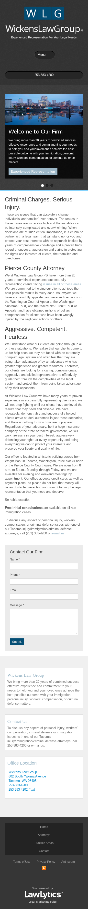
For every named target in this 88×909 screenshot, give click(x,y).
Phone (15, 575)
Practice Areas (44, 843)
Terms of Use (22, 861)
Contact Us (17, 721)
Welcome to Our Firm (36, 131)
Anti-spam (68, 861)
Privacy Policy (46, 861)
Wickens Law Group (25, 675)
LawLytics (44, 895)
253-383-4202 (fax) (22, 789)
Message (17, 605)
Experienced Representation (33, 171)
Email (13, 590)
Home (44, 827)
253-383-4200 (18, 785)
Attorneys (44, 835)
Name (15, 559)
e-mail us (58, 533)
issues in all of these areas (62, 284)
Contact (44, 851)
